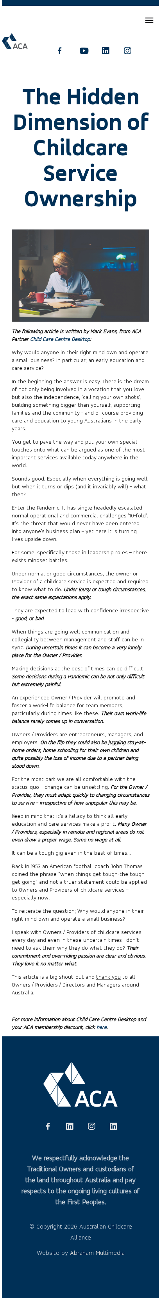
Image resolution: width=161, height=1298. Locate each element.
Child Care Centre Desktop (60, 339)
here (102, 1027)
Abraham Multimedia (97, 1252)
